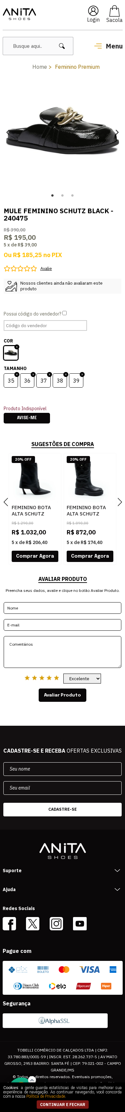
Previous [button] (8, 132)
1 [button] (52, 195)
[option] (62, 132)
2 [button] (62, 195)
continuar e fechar (62, 1104)
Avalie (46, 268)
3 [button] (72, 195)
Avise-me (27, 418)
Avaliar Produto (62, 695)
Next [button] (117, 132)
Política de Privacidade (45, 1096)
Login (93, 19)
